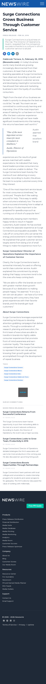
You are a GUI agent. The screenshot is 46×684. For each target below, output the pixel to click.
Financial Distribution (10, 522)
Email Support (8, 601)
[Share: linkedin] (13, 53)
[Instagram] (14, 621)
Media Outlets (8, 589)
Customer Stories (9, 562)
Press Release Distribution (12, 519)
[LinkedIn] (10, 621)
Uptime (31, 625)
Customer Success (9, 543)
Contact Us (6, 598)
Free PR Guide (35, 506)
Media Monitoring (9, 534)
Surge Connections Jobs (12, 374)
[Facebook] (4, 621)
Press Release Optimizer (12, 546)
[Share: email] (17, 53)
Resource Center (9, 574)
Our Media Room (9, 565)
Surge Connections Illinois (13, 370)
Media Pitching (8, 531)
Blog (4, 559)
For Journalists (8, 577)
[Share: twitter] (8, 53)
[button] (42, 3)
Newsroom (6, 580)
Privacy (22, 625)
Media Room (7, 540)
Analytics (5, 537)
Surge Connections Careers (13, 367)
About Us (6, 555)
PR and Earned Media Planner (14, 583)
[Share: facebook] (4, 53)
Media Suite (7, 525)
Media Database (8, 528)
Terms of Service (9, 625)
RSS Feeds (6, 586)
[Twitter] (7, 621)
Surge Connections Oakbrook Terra (16, 377)
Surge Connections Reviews (13, 380)
